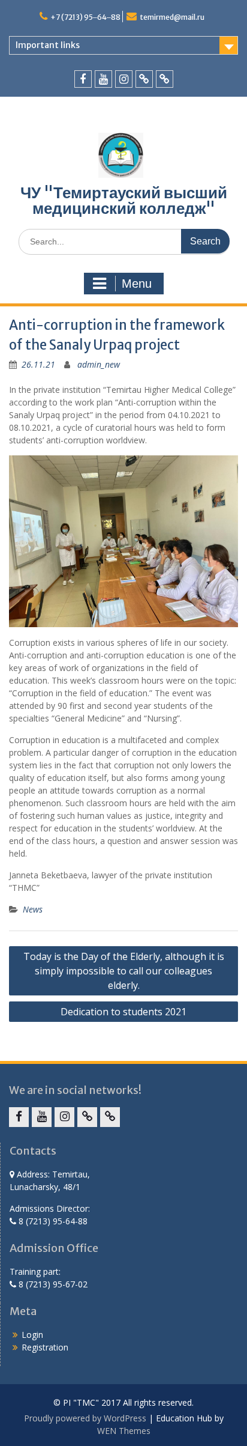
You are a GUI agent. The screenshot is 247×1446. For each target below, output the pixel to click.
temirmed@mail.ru (172, 17)
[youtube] (103, 79)
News (33, 909)
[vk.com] (144, 79)
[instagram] (123, 79)
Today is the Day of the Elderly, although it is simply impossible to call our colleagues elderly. (123, 971)
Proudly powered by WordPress (85, 1418)
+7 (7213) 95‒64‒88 (85, 17)
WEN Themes (123, 1430)
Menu (137, 283)
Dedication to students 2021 (123, 1011)
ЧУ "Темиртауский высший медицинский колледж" (123, 200)
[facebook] (83, 79)
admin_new (98, 364)
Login (32, 1334)
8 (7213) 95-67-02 (52, 1284)
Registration (45, 1347)
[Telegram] (164, 79)
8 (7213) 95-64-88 (52, 1221)
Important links (48, 45)
